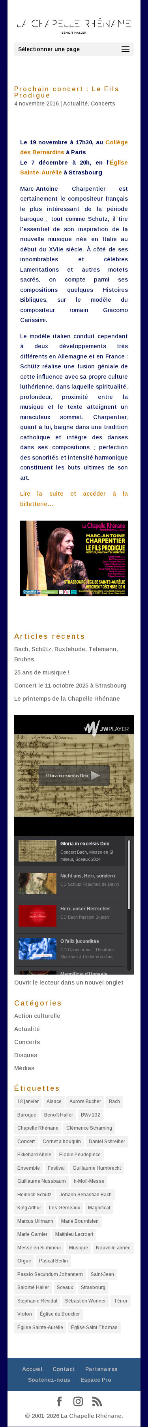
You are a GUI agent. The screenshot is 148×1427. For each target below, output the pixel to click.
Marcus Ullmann (35, 1221)
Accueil (32, 1369)
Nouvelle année (113, 1248)
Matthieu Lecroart (74, 1234)
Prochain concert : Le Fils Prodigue (67, 92)
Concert (26, 1141)
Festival (56, 1168)
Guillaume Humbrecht (97, 1168)
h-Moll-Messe (89, 1181)
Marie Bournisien (80, 1221)
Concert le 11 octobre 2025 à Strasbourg (70, 685)
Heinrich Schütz (34, 1194)
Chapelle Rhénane (37, 1128)
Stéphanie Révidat (37, 1301)
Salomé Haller (33, 1287)
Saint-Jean (102, 1274)
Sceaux (65, 1287)
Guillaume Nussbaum (41, 1181)
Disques (25, 1055)
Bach (114, 1101)
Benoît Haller (58, 1115)
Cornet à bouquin (62, 1141)
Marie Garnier (32, 1234)
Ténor (120, 1301)
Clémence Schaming (89, 1128)
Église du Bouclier (60, 1314)
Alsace (54, 1101)
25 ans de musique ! (41, 672)
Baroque (26, 1115)
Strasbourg (93, 1287)
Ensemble (28, 1168)
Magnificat (99, 1208)
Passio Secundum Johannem (50, 1274)
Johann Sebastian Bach (86, 1194)
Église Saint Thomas (94, 1327)
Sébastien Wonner (85, 1301)
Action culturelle (37, 1015)
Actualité (75, 103)
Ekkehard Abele (34, 1154)
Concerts (103, 103)
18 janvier (28, 1101)
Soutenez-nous (49, 1380)
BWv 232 (90, 1115)
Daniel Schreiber (107, 1141)
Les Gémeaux (64, 1208)
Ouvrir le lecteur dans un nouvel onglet (69, 982)
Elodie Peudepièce (80, 1154)
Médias (24, 1068)
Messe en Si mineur (39, 1248)
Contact (63, 1369)
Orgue (24, 1261)
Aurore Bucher (85, 1101)
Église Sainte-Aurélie (40, 1327)
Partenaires (101, 1369)
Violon (24, 1314)
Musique (78, 1248)
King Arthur (29, 1208)
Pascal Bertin (53, 1261)
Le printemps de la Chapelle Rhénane (67, 698)
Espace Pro (96, 1380)
